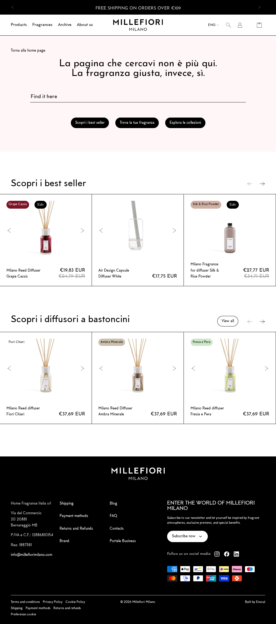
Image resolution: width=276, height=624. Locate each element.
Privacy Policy (148, 394)
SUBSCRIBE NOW (191, 375)
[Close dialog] (238, 259)
